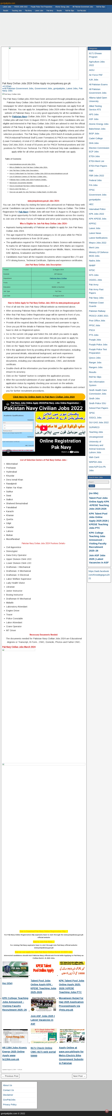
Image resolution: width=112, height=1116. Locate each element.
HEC (91, 204)
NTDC (92, 270)
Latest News (95, 233)
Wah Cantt (94, 457)
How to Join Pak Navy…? (18, 189)
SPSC (92, 413)
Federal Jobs (95, 180)
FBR (91, 171)
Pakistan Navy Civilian (58, 278)
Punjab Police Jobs (98, 344)
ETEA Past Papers (98, 166)
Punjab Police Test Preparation (41, 7)
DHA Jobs (94, 143)
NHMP (92, 265)
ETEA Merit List (96, 161)
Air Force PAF (96, 75)
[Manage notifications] (107, 1111)
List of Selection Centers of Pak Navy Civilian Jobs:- (28, 176)
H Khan (7, 86)
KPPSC (92, 223)
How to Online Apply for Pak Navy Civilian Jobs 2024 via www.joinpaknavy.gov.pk (38, 173)
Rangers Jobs (95, 367)
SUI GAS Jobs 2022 (99, 422)
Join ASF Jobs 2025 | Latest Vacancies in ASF (43, 1020)
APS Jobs (94, 114)
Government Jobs (43, 88)
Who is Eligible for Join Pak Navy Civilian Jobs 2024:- (28, 167)
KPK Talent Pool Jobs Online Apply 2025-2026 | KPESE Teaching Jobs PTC (99, 520)
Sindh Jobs (94, 398)
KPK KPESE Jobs (97, 219)
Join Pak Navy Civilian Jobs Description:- (24, 170)
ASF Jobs (93, 119)
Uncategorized (96, 437)
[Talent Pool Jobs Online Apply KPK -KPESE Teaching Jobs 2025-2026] (44, 969)
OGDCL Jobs (95, 280)
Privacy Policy (10, 1104)
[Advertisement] (56, 29)
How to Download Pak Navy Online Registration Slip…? (29, 186)
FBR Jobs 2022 (96, 175)
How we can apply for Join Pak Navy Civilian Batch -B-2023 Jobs (33, 192)
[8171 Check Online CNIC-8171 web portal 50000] (44, 1036)
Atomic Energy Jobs (62, 7)
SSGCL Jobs (95, 417)
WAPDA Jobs (95, 462)
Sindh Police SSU (97, 403)
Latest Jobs (7, 7)
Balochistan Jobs (97, 129)
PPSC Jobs (94, 325)
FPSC (92, 190)
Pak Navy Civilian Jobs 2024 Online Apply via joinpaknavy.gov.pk (36, 83)
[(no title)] (15, 970)
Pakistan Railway (97, 311)
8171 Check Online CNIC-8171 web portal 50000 (43, 1052)
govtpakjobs (59, 88)
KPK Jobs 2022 (96, 214)
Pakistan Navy (19, 116)
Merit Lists (94, 247)
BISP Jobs (94, 133)
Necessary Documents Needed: (21, 183)
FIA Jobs (93, 185)
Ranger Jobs (95, 362)
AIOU (91, 70)
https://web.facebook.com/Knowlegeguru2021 (99, 575)
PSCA (92, 330)
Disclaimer (8, 1095)
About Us (7, 1085)
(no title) (7, 983)
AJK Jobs (93, 79)
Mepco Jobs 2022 (97, 242)
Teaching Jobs (17, 11)
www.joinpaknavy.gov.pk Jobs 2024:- (22, 164)
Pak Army (28, 11)
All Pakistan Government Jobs (83, 7)
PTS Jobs (93, 335)
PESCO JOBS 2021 (98, 316)
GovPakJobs (81, 11)
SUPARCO (94, 427)
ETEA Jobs (94, 156)
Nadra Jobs (94, 260)
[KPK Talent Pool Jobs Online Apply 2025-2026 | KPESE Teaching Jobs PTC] (72, 969)
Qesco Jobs (95, 358)
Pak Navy (23, 212)
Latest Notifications (98, 238)
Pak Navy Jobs (96, 298)
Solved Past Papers (98, 408)
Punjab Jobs (95, 340)
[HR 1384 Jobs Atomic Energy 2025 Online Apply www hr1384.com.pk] (15, 1036)
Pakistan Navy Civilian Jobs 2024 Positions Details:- (28, 180)
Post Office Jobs (97, 320)
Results (5, 11)
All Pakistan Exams (98, 84)
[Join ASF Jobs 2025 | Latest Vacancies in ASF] (44, 1004)
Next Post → (79, 1076)
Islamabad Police (97, 209)
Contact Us (8, 1090)
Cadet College (96, 138)
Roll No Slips (100, 7)
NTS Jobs (94, 275)
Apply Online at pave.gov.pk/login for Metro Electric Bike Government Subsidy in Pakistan (71, 1055)
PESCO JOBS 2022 (20, 7)
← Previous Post (10, 1076)
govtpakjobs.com (7, 3)
